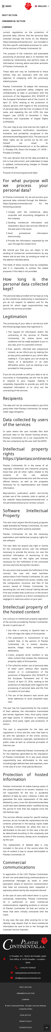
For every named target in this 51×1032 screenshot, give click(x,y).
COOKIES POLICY (25, 1027)
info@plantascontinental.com (16, 146)
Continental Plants (17, 1006)
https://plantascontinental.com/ (17, 42)
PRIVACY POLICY (25, 1021)
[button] (6, 6)
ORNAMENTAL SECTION (25, 993)
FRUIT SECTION (25, 987)
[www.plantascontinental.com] (13, 972)
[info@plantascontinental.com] (12, 978)
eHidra (29, 1009)
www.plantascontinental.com (27, 973)
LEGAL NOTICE (25, 1015)
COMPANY (25, 999)
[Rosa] (28, 6)
